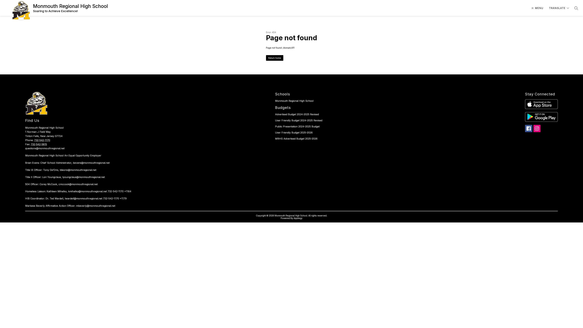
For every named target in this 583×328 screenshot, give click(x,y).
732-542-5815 (39, 144)
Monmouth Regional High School (294, 100)
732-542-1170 (42, 140)
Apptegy (298, 218)
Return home (274, 58)
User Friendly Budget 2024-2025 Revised (298, 120)
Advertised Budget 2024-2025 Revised (297, 114)
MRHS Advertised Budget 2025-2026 (296, 138)
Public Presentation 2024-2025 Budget (297, 126)
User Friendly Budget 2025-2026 (294, 132)
